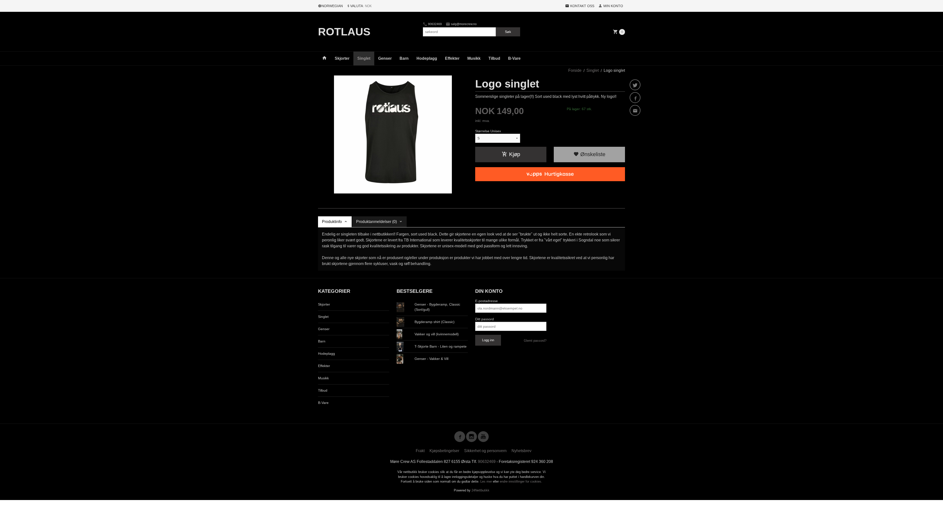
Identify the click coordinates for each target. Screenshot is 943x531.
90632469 (434, 24)
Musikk (474, 58)
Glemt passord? (535, 340)
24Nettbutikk (480, 490)
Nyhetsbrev (521, 451)
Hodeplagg (426, 58)
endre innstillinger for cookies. (521, 481)
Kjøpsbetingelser (444, 451)
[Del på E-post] (635, 110)
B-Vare (514, 58)
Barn (404, 58)
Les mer (486, 481)
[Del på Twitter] (635, 84)
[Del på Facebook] (635, 97)
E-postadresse (486, 301)
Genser (385, 58)
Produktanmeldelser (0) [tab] (376, 222)
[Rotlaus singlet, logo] (393, 134)
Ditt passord (484, 319)
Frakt (420, 451)
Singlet (363, 58)
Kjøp (514, 154)
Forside (575, 70)
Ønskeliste (592, 154)
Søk (508, 32)
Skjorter (342, 58)
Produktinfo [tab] (332, 222)
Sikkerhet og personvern (485, 451)
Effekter (452, 58)
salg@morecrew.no (463, 24)
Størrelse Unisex (488, 131)
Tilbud (494, 58)
